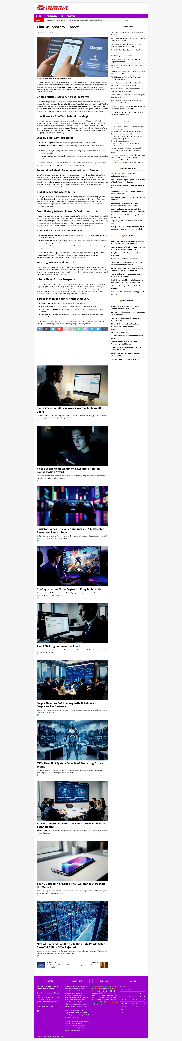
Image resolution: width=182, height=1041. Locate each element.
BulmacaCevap (69, 1010)
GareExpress (69, 1023)
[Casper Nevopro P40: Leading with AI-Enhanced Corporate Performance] (72, 680)
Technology (52, 16)
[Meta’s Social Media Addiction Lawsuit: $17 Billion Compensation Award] (72, 446)
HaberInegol (68, 1004)
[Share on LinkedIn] (53, 329)
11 (125, 1000)
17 (122, 1003)
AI (62, 16)
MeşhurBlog (68, 1017)
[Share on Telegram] (91, 329)
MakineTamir (69, 1000)
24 (122, 1006)
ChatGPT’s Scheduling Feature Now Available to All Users (69, 410)
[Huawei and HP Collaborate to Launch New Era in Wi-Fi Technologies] (72, 801)
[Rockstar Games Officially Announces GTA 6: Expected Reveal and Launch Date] (72, 506)
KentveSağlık (69, 1015)
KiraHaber (85, 1004)
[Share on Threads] (104, 329)
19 (129, 1003)
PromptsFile (68, 1030)
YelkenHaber (69, 997)
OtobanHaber (77, 1004)
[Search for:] (134, 20)
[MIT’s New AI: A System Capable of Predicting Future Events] (72, 740)
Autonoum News (129, 168)
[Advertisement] (114, 8)
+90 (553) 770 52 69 (44, 999)
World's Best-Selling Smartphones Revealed (126, 148)
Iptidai (75, 1000)
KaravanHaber (78, 995)
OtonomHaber (69, 989)
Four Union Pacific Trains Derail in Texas (126, 359)
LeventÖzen (68, 991)
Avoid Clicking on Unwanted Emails (59, 646)
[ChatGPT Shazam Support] (72, 76)
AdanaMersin (78, 993)
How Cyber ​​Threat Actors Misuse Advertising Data (128, 155)
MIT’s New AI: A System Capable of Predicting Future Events (70, 764)
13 (133, 1000)
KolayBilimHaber (82, 1002)
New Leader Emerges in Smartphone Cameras (127, 162)
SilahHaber (81, 1000)
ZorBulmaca (84, 1013)
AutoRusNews (84, 1028)
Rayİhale (87, 1015)
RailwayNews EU (77, 1030)
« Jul (121, 1013)
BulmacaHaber (83, 1006)
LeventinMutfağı (78, 1015)
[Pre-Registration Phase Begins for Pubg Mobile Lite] (72, 566)
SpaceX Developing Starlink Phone (122, 141)
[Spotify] (38, 1011)
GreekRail (82, 1026)
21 (137, 1003)
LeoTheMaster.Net (70, 1002)
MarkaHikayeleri (72, 1006)
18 (125, 1003)
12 (129, 1000)
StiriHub (74, 1028)
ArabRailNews (77, 1023)
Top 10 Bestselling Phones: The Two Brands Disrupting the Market (71, 885)
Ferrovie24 (68, 1028)
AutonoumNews (77, 1021)
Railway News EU (129, 301)
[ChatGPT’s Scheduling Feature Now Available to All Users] (72, 385)
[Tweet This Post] (46, 329)
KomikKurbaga (79, 1010)
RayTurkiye (76, 1013)
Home (38, 16)
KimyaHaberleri (79, 989)
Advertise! (71, 16)
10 (122, 1000)
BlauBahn (85, 1021)
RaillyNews (129, 236)
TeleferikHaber (82, 986)
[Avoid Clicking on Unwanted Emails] (72, 623)
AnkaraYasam (69, 993)
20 (133, 1003)
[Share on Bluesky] (98, 329)
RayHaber (74, 986)
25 (125, 1006)
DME (78, 1028)
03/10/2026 (43, 33)
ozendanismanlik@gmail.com (48, 1002)
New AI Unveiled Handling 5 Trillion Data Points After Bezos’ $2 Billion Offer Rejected (71, 945)
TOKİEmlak (75, 1017)
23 (144, 1003)
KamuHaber (77, 997)
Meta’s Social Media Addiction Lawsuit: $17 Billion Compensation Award (68, 470)
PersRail (67, 1026)
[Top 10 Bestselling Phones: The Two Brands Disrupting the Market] (72, 861)
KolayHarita (68, 1013)
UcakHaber (84, 997)
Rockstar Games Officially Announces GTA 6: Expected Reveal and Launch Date (70, 530)
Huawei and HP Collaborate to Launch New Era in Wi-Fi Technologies (71, 825)
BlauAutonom (74, 1026)
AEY (66, 1006)
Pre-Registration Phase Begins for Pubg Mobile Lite (69, 589)
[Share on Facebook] (40, 329)
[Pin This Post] (59, 329)
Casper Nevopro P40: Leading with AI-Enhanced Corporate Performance (66, 704)
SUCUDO (68, 986)
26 (129, 1006)
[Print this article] (72, 329)
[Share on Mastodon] (85, 329)
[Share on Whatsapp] (79, 329)
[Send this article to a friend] (66, 329)
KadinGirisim (77, 991)
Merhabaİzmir (69, 995)
